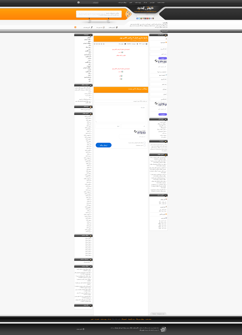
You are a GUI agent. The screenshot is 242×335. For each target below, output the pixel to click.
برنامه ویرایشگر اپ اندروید (85, 99)
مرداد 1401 (88, 152)
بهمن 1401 (88, 141)
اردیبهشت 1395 (87, 191)
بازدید (89, 91)
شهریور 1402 (88, 127)
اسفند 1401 (88, 139)
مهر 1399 (88, 173)
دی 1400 (89, 165)
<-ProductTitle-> (87, 262)
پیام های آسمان (87, 54)
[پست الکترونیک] (129, 14)
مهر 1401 (88, 148)
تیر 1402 (89, 131)
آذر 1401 (89, 144)
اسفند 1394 (88, 195)
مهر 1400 (88, 169)
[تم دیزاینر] (164, 332)
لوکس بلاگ (142, 330)
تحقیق (89, 41)
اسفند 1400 (88, 161)
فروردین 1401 (88, 159)
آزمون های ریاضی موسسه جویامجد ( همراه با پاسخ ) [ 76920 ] (83, 287)
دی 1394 (89, 199)
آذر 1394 (89, 201)
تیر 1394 (89, 210)
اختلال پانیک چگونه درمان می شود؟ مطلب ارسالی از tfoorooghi (158, 161)
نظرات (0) (121, 43)
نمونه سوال (88, 47)
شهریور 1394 (88, 207)
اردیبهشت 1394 (87, 214)
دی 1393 (89, 222)
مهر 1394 (88, 205)
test (90, 97)
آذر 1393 (89, 224)
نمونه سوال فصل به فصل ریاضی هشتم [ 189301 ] (84, 270)
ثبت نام (164, 133)
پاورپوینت (89, 66)
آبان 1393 (88, 225)
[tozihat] (99, 16)
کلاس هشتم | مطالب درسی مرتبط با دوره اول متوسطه (126, 327)
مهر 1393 (88, 227)
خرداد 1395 (88, 190)
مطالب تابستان (87, 39)
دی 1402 (89, 122)
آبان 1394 (88, 203)
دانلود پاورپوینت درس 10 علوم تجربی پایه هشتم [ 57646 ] (83, 297)
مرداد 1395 (88, 186)
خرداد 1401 (88, 156)
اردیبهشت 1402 (87, 135)
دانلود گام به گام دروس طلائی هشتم (83, 87)
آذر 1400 (89, 167)
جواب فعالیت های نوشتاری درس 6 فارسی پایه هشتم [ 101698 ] (83, 276)
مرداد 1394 (88, 208)
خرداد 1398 (88, 176)
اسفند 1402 (88, 118)
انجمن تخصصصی (162, 131)
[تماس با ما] (101, 27)
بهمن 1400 (88, 163)
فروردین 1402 (88, 137)
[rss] (75, 27)
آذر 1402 (89, 124)
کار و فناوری (88, 56)
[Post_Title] (88, 238)
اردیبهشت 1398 (87, 178)
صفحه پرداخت (87, 93)
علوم (89, 64)
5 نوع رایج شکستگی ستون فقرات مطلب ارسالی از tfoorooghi (158, 178)
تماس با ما (163, 137)
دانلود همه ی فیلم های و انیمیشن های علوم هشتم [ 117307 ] (83, 273)
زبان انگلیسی (88, 50)
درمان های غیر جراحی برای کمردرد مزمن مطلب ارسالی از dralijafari (158, 190)
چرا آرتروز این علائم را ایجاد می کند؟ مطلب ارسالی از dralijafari (158, 158)
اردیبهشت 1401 (87, 157)
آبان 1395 (88, 180)
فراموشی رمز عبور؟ (161, 71)
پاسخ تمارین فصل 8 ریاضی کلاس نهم (133, 38)
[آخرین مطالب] (88, 27)
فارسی (89, 58)
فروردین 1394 (88, 216)
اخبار (90, 81)
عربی (89, 49)
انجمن (92, 319)
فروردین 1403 (88, 116)
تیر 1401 (89, 154)
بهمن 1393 (88, 220)
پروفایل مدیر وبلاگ (162, 123)
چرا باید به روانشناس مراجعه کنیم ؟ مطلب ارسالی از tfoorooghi (158, 175)
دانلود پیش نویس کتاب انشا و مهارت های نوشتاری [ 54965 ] (83, 300)
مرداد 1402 (88, 129)
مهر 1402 (88, 125)
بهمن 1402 (88, 120)
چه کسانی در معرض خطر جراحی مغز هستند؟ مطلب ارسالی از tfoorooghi (157, 168)
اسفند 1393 (88, 218)
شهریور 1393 (88, 229)
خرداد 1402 (88, 133)
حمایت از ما (88, 95)
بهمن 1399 (88, 171)
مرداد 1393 (88, 231)
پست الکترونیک (162, 125)
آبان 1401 (88, 146)
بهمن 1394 (88, 197)
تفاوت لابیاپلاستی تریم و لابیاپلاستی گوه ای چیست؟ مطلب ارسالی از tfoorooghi (158, 186)
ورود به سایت (163, 135)
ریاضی (89, 73)
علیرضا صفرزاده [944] (86, 109)
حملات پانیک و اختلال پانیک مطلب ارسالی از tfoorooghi (158, 182)
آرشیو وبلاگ (163, 127)
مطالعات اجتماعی (87, 43)
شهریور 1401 (88, 150)
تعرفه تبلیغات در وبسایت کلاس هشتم (83, 89)
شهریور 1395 (88, 184)
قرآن (90, 45)
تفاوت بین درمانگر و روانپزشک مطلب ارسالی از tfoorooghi (158, 165)
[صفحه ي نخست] (127, 12)
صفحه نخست (163, 122)
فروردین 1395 (88, 193)
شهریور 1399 (88, 174)
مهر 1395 (88, 182)
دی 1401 (89, 142)
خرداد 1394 (88, 212)
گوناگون (89, 37)
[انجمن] (127, 16)
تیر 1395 (89, 188)
